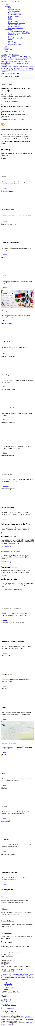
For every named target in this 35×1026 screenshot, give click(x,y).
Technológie (8, 29)
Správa (3, 960)
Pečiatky (10, 19)
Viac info (5, 620)
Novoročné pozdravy (14, 13)
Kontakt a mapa (9, 987)
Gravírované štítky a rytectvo (16, 23)
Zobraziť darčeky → (7, 562)
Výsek (10, 39)
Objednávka (8, 49)
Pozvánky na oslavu (14, 9)
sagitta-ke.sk (16, 1021)
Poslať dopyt (4, 101)
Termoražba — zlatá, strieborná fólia (19, 33)
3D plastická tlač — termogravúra (18, 31)
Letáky (10, 18)
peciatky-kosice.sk (6, 1018)
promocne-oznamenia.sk (15, 1019)
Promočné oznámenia (14, 16)
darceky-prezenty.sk (7, 1021)
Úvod (6, 4)
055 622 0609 (7, 1000)
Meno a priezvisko (7, 953)
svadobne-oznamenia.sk (19, 1018)
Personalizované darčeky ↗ (16, 28)
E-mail (3, 955)
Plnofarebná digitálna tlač (15, 44)
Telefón (3, 957)
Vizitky (10, 8)
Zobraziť (5, 188)
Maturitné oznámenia (14, 14)
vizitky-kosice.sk (26, 1016)
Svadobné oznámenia (14, 11)
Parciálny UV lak (13, 34)
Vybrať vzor (5, 486)
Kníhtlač (10, 41)
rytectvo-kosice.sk (28, 1019)
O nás (6, 46)
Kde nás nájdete (13, 101)
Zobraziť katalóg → (7, 546)
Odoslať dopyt (5, 962)
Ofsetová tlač (12, 43)
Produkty (7, 6)
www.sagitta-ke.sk (8, 1008)
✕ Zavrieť (4, 54)
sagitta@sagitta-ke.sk (9, 1005)
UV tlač (10, 36)
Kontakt (6, 48)
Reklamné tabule (13, 21)
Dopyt (6, 51)
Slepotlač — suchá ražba (15, 38)
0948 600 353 (6, 1001)
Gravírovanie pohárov (14, 24)
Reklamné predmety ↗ (15, 26)
